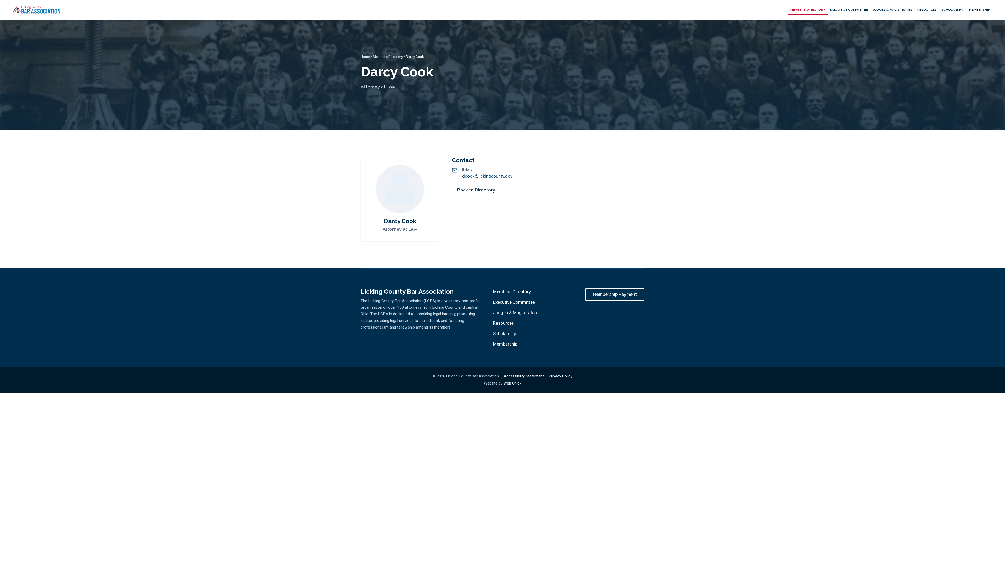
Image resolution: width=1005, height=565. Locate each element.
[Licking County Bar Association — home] (37, 10)
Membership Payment (615, 294)
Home (365, 56)
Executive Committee (849, 10)
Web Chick (512, 383)
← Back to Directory (473, 190)
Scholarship (952, 10)
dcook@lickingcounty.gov (487, 176)
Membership (979, 10)
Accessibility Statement (524, 376)
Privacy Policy (560, 376)
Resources (927, 10)
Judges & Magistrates (893, 10)
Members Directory (807, 10)
